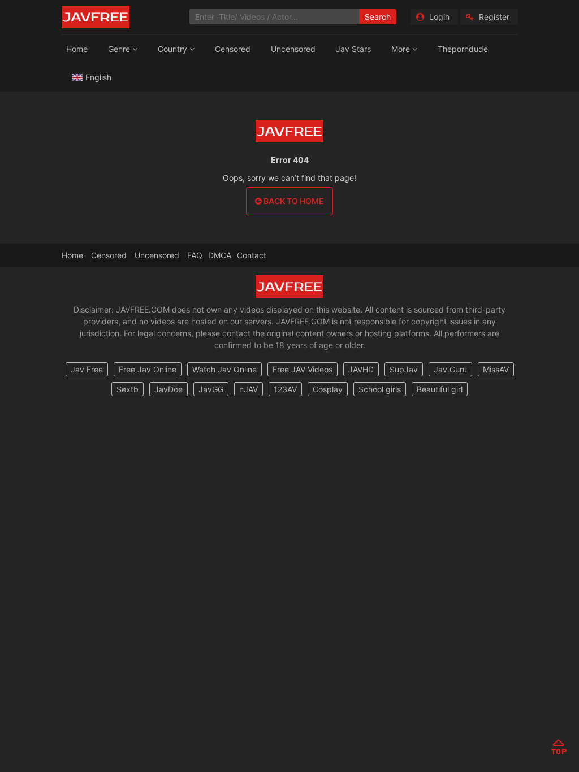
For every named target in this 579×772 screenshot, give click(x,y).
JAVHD (361, 369)
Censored (232, 49)
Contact (251, 255)
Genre (120, 49)
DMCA (219, 255)
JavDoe (168, 389)
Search (378, 16)
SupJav (404, 369)
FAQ (194, 255)
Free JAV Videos (302, 369)
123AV (285, 389)
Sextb (127, 389)
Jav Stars (353, 49)
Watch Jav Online (224, 369)
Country (173, 49)
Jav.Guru (450, 369)
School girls (379, 389)
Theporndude (463, 49)
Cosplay (328, 389)
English (98, 77)
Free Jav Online (147, 369)
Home (77, 49)
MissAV (496, 369)
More (401, 49)
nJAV (248, 389)
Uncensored (293, 49)
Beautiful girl (440, 389)
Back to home (293, 201)
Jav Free (87, 369)
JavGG (210, 389)
